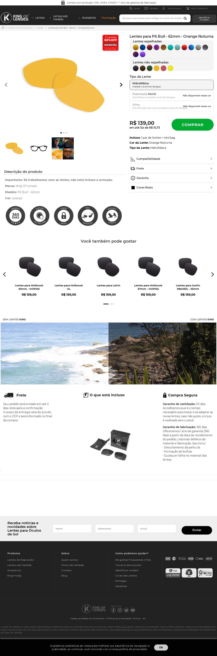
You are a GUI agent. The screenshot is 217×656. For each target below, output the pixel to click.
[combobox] (155, 18)
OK (161, 647)
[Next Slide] (212, 274)
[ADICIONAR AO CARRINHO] (193, 125)
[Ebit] (189, 577)
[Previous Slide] (4, 274)
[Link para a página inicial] (3, 28)
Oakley (40, 27)
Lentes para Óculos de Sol (20, 27)
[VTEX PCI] (173, 577)
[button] (203, 18)
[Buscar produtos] (186, 18)
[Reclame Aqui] (205, 577)
